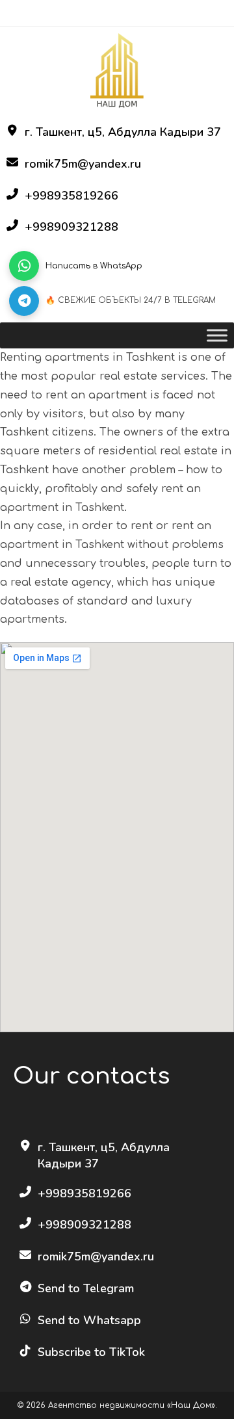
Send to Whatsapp (89, 1320)
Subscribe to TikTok (91, 1352)
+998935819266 (71, 195)
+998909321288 (71, 227)
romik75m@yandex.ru (83, 164)
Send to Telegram (86, 1288)
